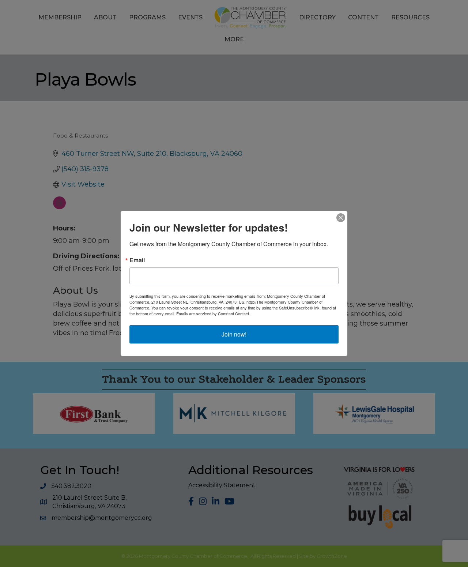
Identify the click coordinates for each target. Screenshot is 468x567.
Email (137, 260)
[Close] (340, 217)
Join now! (234, 334)
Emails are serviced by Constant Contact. (213, 313)
